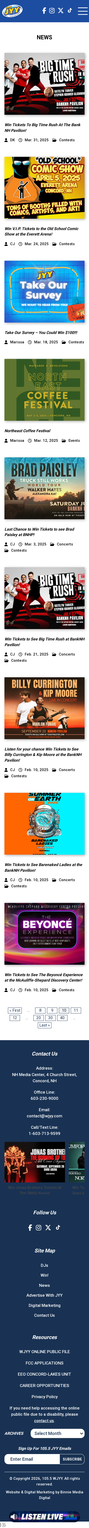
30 (50, 1017)
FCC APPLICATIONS (45, 1363)
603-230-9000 (44, 1098)
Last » (44, 1025)
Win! (44, 1275)
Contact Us (44, 1315)
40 (62, 1017)
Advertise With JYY (44, 1295)
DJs (44, 1265)
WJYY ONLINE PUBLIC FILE (44, 1351)
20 (38, 1017)
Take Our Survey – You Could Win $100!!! (40, 332)
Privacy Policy (45, 1396)
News (44, 1285)
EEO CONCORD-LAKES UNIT (44, 1374)
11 (76, 1010)
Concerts (65, 544)
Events (74, 441)
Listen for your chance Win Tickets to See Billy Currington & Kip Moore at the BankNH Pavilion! (42, 755)
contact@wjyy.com (44, 1115)
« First (14, 1010)
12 (15, 1017)
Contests (67, 140)
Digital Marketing (45, 1305)
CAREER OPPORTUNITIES (44, 1385)
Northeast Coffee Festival (27, 430)
